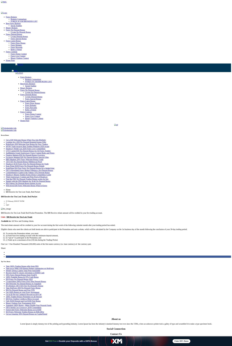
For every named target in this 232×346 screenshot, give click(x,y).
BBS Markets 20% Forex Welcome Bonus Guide (24, 160)
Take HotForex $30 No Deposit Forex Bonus (23, 288)
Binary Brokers (12, 28)
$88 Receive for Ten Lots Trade (19, 217)
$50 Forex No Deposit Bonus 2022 (19, 279)
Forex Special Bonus (19, 39)
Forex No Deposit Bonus (15, 30)
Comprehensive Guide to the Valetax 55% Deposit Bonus (28, 173)
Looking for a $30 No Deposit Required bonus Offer (26, 142)
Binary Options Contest (20, 58)
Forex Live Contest (18, 56)
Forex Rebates (16, 45)
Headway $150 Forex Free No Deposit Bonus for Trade (27, 164)
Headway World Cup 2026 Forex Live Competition (25, 149)
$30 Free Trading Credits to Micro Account (22, 299)
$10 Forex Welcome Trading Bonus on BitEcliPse (25, 312)
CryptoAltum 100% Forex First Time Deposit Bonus (26, 281)
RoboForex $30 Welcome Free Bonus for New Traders (27, 144)
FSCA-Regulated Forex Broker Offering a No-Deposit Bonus (29, 170)
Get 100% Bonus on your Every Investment (22, 292)
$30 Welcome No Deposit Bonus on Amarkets (23, 284)
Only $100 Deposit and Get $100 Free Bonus (23, 301)
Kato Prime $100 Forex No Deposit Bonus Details (25, 166)
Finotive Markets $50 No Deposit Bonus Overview (25, 155)
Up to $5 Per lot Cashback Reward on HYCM (23, 294)
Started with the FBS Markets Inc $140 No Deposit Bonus (28, 181)
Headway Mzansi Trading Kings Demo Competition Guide (28, 175)
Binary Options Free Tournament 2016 (20, 303)
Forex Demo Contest (19, 54)
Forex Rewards (16, 47)
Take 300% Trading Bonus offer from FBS (22, 266)
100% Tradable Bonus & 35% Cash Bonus (22, 277)
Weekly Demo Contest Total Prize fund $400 (23, 271)
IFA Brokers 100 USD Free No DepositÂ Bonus (24, 286)
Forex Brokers (11, 17)
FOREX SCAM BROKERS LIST (24, 21)
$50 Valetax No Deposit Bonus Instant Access (23, 183)
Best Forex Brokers (13, 23)
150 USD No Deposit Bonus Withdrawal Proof (24, 162)
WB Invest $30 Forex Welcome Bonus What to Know (26, 186)
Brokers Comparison (18, 19)
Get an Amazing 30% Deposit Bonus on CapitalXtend (26, 314)
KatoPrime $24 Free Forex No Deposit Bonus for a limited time (30, 168)
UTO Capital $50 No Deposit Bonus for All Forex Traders (28, 151)
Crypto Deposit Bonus (19, 36)
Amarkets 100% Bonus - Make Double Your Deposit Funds (28, 305)
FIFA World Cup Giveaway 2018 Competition (23, 308)
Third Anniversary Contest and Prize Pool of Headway (27, 177)
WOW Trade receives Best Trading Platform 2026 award (27, 146)
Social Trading (16, 26)
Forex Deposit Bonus (14, 34)
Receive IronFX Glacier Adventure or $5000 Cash (25, 273)
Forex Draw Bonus (18, 43)
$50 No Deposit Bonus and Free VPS (20, 290)
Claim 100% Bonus (181, 341)
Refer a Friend (16, 50)
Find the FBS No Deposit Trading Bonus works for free (27, 179)
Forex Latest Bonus (13, 41)
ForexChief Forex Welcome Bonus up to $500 (23, 310)
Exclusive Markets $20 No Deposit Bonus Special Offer (27, 157)
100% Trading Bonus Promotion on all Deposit (24, 297)
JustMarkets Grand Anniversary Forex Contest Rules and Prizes (30, 153)
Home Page (10, 60)
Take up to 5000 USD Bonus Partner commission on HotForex (30, 268)
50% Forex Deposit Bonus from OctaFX (21, 275)
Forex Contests (11, 52)
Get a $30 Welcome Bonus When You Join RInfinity (26, 140)
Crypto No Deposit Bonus (21, 32)
